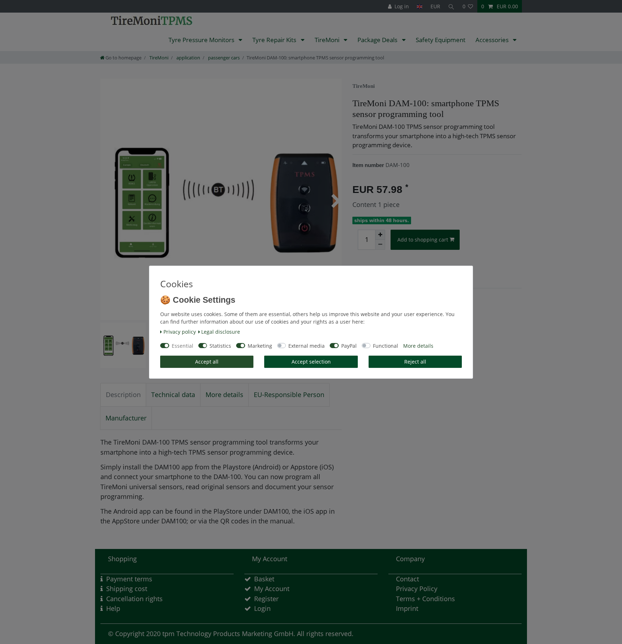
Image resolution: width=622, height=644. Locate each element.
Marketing (260, 345)
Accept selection (311, 361)
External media (306, 345)
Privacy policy (179, 331)
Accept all (206, 361)
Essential (182, 345)
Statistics (220, 345)
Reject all (415, 361)
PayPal (349, 345)
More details (418, 345)
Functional (385, 345)
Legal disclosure (220, 331)
